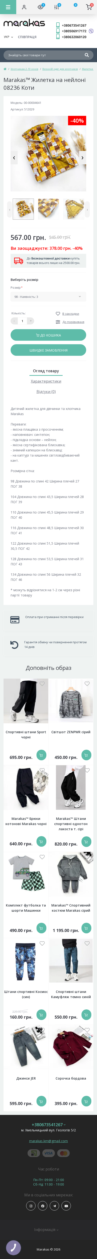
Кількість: (19, 313)
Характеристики (46, 381)
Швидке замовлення (48, 350)
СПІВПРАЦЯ (27, 37)
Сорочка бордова (71, 1078)
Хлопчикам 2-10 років (24, 69)
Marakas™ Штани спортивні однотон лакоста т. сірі (71, 823)
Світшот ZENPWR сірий (70, 732)
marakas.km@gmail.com (48, 1141)
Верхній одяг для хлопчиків (60, 69)
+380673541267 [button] (47, 1124)
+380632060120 (74, 37)
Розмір (17, 287)
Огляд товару (46, 370)
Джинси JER (26, 1078)
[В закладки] (42, 684)
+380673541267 (74, 25)
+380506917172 (74, 31)
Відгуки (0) (46, 391)
